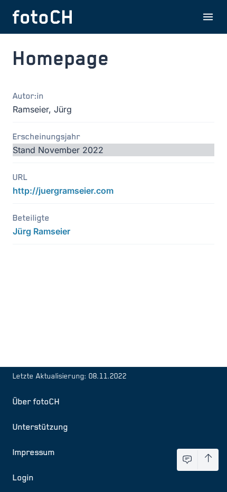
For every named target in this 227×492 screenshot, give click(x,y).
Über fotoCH (36, 401)
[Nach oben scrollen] (208, 460)
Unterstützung (40, 426)
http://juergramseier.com (63, 190)
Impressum (34, 452)
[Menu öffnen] (208, 16)
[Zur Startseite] (42, 17)
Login (23, 477)
